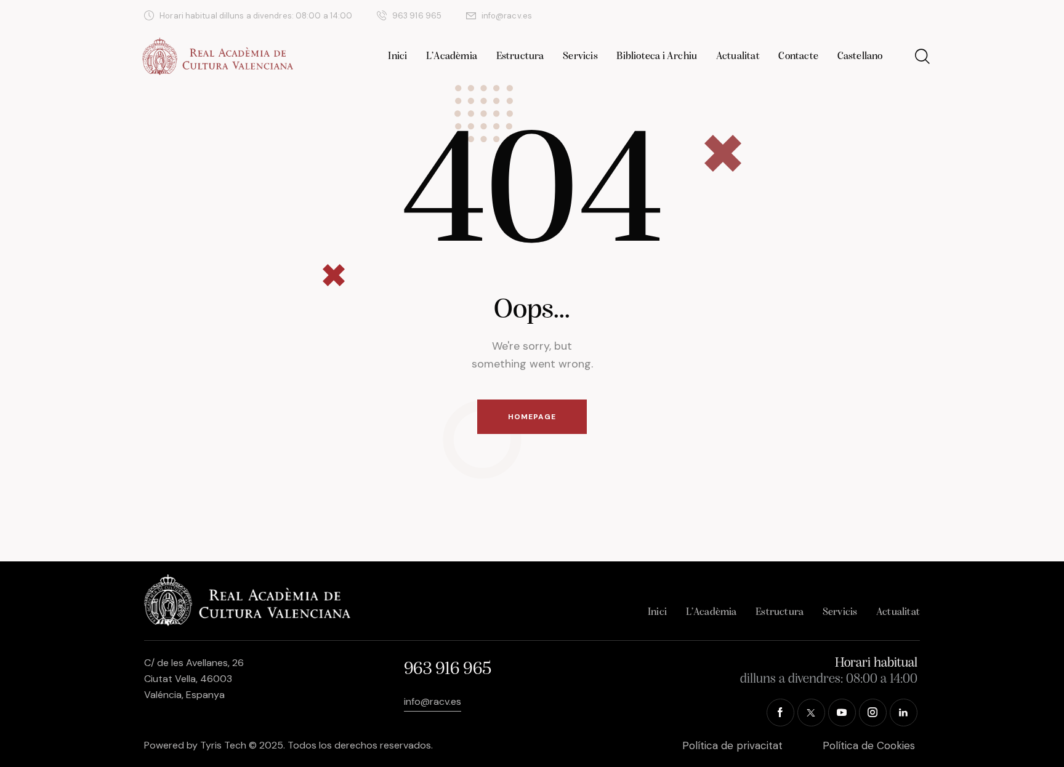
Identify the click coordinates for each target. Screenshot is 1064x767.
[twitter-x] (827, 16)
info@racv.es (432, 701)
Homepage (532, 417)
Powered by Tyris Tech (195, 745)
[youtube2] (856, 16)
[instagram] (886, 16)
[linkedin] (915, 16)
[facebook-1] (797, 16)
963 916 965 (447, 669)
